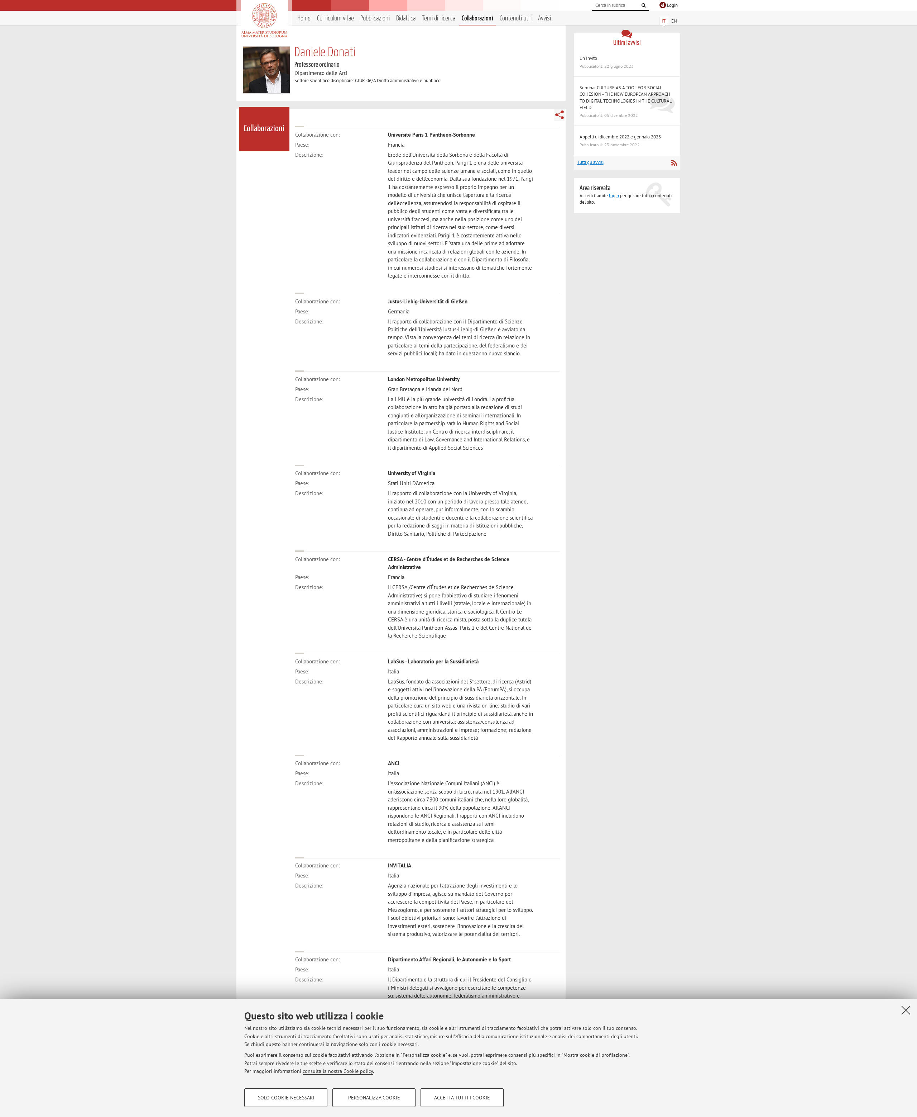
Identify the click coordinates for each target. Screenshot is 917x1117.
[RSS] (674, 162)
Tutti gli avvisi (590, 162)
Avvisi (544, 18)
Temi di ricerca (438, 18)
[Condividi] (559, 114)
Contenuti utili (516, 18)
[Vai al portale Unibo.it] (264, 20)
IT (664, 21)
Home (304, 18)
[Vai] (643, 5)
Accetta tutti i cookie (462, 1097)
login (614, 196)
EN (674, 21)
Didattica (406, 18)
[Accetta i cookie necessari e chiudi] (906, 1010)
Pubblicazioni (375, 18)
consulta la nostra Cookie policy (338, 1071)
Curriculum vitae (335, 18)
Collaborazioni (477, 18)
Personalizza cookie (374, 1097)
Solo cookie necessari (286, 1097)
